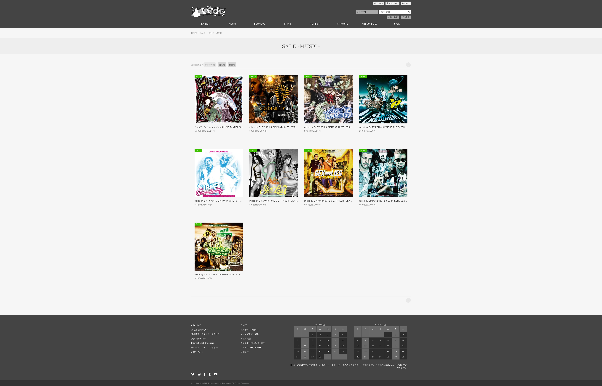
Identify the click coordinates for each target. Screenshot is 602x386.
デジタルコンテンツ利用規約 (204, 347)
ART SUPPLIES (369, 24)
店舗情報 (245, 352)
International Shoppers (202, 343)
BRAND (287, 24)
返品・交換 (246, 339)
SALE (397, 24)
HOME (194, 33)
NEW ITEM (205, 24)
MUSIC (232, 24)
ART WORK (342, 24)
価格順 (222, 65)
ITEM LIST (315, 24)
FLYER (405, 17)
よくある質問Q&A (199, 330)
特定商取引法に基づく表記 (253, 343)
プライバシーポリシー (251, 347)
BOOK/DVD (259, 24)
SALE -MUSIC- (216, 33)
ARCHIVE (393, 17)
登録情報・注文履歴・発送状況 (205, 334)
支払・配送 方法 (198, 339)
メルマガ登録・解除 (250, 334)
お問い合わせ (197, 352)
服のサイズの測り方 (250, 330)
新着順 (232, 65)
